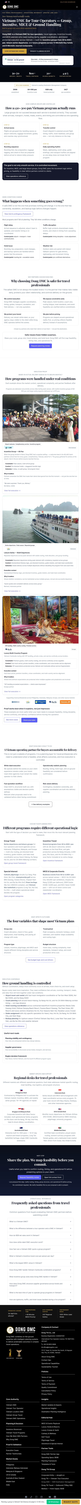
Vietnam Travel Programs (15, 1433)
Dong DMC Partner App (50, 1454)
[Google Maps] (36, 1497)
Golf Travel (45, 1437)
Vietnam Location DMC (15, 1412)
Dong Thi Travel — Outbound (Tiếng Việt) (57, 1485)
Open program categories (13, 896)
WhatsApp (55, 1502)
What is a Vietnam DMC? (18, 1221)
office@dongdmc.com (50, 1347)
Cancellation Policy (48, 1391)
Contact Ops (46, 1360)
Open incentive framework (53, 861)
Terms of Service (47, 1381)
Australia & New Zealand (15, 1478)
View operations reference (16, 176)
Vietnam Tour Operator (14, 1408)
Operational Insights (48, 1408)
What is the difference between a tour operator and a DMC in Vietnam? (36, 1228)
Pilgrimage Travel (47, 1440)
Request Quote (71, 1502)
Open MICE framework (51, 894)
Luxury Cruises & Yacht (50, 1430)
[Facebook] (26, 1497)
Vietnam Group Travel (14, 1415)
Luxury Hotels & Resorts (50, 1427)
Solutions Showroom (14, 1429)
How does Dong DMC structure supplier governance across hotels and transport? (35, 1285)
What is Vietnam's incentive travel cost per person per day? (31, 1256)
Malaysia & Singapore (14, 1471)
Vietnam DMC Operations (15, 1418)
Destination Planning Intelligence (53, 1412)
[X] (45, 1495)
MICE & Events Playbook (50, 1423)
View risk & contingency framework (17, 214)
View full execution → (12, 491)
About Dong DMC (48, 1357)
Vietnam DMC (11, 1405)
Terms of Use (46, 1377)
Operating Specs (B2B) (50, 1458)
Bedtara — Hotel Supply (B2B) (52, 1489)
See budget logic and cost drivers (40, 960)
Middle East (10, 1481)
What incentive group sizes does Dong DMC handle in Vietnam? (33, 1277)
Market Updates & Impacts (51, 1405)
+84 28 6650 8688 (49, 1344)
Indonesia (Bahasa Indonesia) (17, 1468)
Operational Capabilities (50, 1363)
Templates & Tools (48, 1464)
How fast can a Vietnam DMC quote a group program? (29, 1249)
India (8, 1485)
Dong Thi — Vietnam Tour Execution (55, 1478)
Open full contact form (52, 1177)
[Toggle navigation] (77, 7)
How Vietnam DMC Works (14, 51)
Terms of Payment (48, 1384)
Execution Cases (12, 1450)
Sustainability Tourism (49, 1367)
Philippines (10, 1465)
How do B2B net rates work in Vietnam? (24, 1235)
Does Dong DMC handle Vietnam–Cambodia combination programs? (35, 1270)
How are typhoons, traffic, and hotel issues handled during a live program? (37, 1300)
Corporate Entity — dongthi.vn (53, 1475)
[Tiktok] (31, 1497)
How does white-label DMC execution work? (26, 1242)
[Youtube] (49, 1497)
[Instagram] (41, 1497)
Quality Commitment (49, 1387)
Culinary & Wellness (48, 1433)
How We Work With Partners (16, 1436)
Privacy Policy (46, 1394)
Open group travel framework (15, 863)
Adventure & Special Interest (52, 1444)
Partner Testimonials (13, 1454)
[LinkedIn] (54, 1497)
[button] (7, 2)
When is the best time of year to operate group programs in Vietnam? (35, 1293)
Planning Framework (49, 1461)
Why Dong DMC (12, 1439)
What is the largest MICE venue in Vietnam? (25, 1263)
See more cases (12, 720)
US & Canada (11, 1475)
